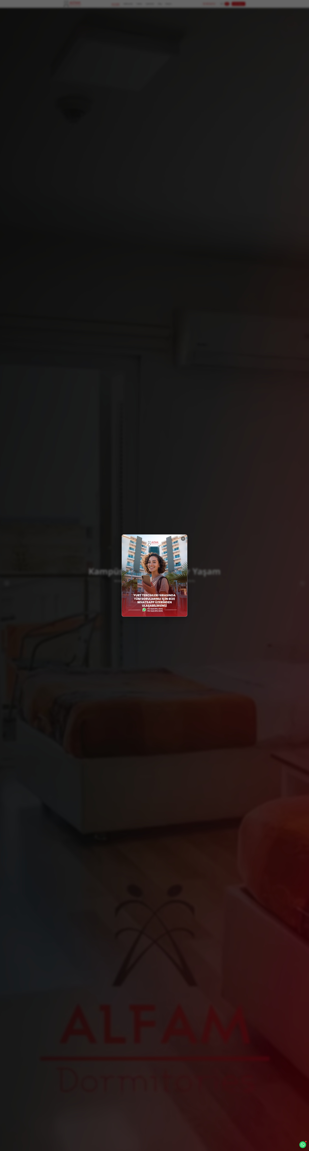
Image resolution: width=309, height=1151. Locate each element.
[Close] (183, 538)
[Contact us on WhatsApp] (302, 1144)
